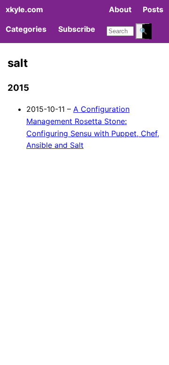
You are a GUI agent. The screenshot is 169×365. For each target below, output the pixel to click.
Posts (153, 9)
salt (18, 63)
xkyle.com (24, 9)
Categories (26, 29)
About (120, 9)
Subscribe (76, 29)
